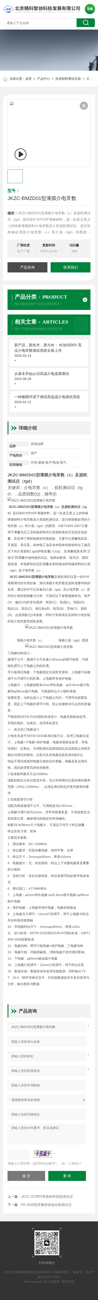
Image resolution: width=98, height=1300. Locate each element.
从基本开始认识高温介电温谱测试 (41, 374)
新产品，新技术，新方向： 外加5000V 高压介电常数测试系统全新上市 (48, 347)
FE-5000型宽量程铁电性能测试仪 (46, 1205)
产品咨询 (27, 267)
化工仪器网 (51, 1281)
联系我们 (70, 267)
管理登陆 (67, 1281)
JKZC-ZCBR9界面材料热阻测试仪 (47, 1196)
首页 (28, 78)
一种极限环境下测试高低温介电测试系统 (47, 397)
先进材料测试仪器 (68, 78)
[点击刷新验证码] (43, 1154)
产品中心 (43, 78)
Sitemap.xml (33, 1281)
